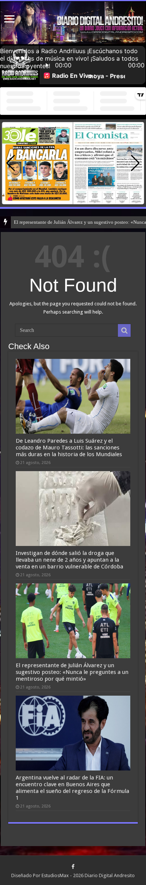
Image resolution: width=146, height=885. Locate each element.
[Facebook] (73, 866)
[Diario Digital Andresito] (73, 23)
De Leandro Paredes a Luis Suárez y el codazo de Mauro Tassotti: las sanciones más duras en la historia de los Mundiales (69, 447)
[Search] (124, 330)
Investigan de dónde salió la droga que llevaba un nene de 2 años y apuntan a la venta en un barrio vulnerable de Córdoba (69, 560)
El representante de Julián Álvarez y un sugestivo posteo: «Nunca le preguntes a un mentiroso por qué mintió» (72, 672)
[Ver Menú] (9, 19)
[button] (135, 163)
